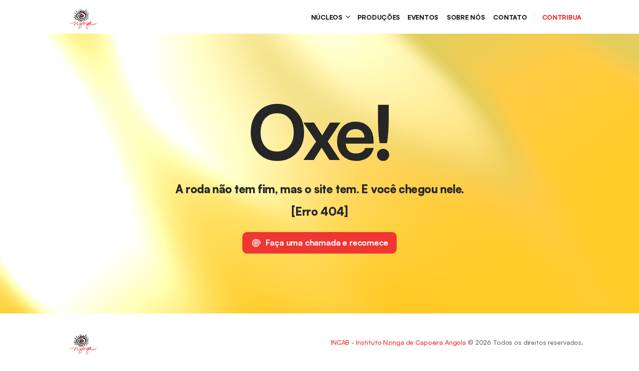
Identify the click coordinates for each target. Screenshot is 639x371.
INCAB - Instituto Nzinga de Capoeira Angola (398, 342)
